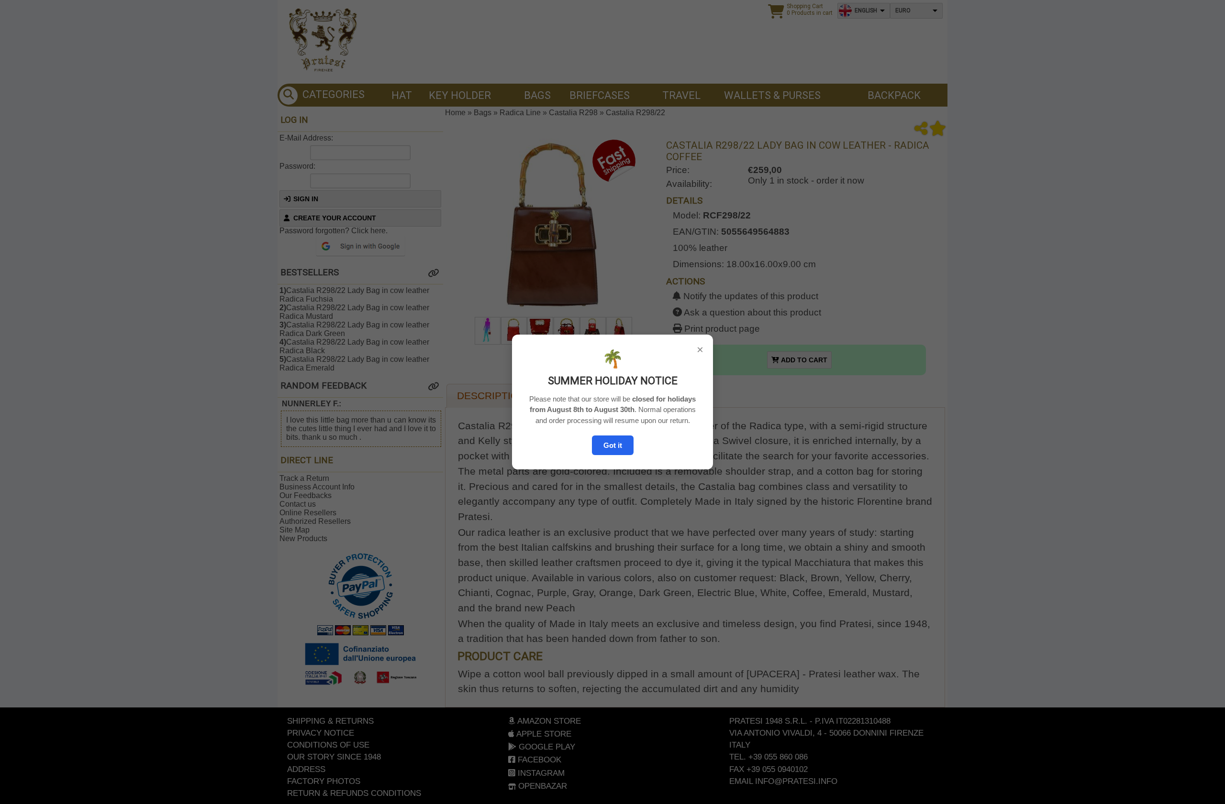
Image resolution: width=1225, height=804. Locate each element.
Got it (612, 445)
